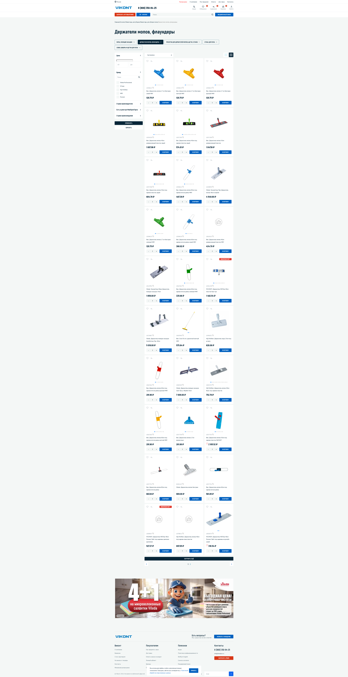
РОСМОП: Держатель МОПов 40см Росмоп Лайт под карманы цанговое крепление (157, 539)
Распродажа (183, 2)
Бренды (148, 664)
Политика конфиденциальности (188, 653)
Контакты (230, 2)
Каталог (144, 14)
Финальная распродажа (122, 667)
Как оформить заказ (152, 649)
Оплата (213, 2)
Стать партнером (120, 657)
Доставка (221, 2)
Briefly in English (183, 657)
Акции (180, 649)
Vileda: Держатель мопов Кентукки (187, 487)
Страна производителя (124, 104)
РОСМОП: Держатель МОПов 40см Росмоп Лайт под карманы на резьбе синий (217, 539)
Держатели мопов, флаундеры (150, 42)
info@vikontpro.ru (219, 653)
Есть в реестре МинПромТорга (127, 110)
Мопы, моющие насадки (126, 42)
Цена (118, 55)
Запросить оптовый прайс (125, 14)
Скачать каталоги (183, 660)
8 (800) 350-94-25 (147, 7)
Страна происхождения (124, 116)
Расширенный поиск (224, 14)
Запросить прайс (223, 658)
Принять (193, 670)
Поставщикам (204, 2)
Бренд (118, 72)
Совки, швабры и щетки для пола (128, 47)
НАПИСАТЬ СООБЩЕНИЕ (224, 636)
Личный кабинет (151, 660)
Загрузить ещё (189, 559)
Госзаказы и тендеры (121, 660)
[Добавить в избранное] (147, 61)
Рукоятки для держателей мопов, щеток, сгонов (183, 42)
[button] (155, 134)
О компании (193, 2)
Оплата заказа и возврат (154, 657)
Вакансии (117, 653)
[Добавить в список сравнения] (151, 61)
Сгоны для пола (210, 42)
